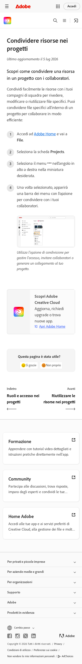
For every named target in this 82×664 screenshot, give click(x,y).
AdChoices (67, 656)
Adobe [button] (11, 602)
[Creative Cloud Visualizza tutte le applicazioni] (76, 20)
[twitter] (25, 636)
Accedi (71, 6)
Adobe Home (45, 133)
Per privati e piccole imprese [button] (26, 562)
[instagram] (17, 636)
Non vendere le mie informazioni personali (31, 656)
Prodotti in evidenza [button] (20, 613)
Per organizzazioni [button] (19, 582)
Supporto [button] (13, 592)
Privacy (58, 643)
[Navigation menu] (7, 6)
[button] (58, 6)
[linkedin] (33, 636)
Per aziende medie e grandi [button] (25, 572)
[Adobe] (23, 6)
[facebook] (9, 636)
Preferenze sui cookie (45, 650)
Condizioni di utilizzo (19, 650)
